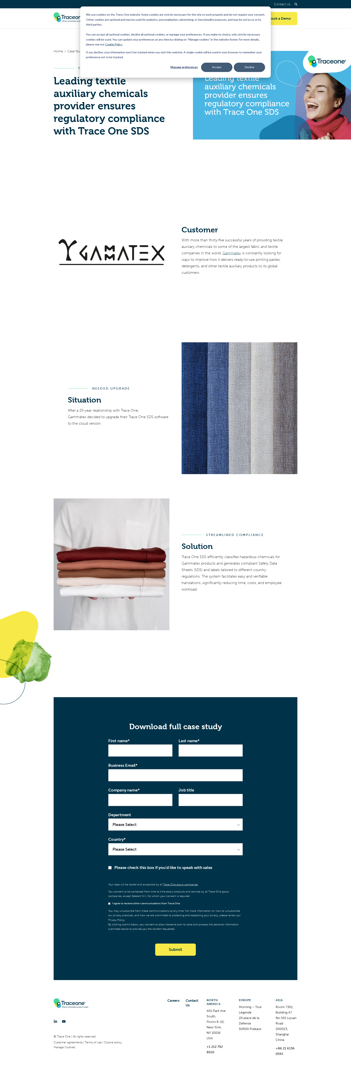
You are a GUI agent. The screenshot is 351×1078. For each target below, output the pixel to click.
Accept (216, 67)
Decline (249, 67)
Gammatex (231, 253)
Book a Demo (280, 18)
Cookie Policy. (113, 44)
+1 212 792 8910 (215, 1049)
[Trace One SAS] (71, 18)
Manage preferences (184, 67)
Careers (173, 1001)
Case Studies (76, 51)
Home (58, 51)
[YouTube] (64, 1021)
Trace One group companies (180, 884)
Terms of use (93, 1042)
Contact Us (282, 4)
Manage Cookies (64, 1047)
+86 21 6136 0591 (285, 1051)
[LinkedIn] (55, 1021)
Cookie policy (113, 1042)
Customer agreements (68, 1042)
